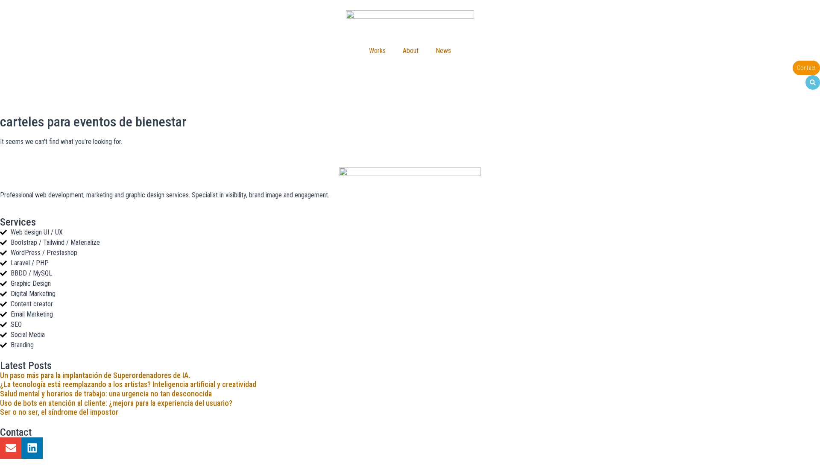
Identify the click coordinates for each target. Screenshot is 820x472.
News (443, 51)
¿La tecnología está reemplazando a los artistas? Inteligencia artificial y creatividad (128, 384)
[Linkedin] (32, 448)
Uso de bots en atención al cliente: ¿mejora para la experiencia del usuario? (116, 403)
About (411, 51)
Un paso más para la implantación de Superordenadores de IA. (95, 375)
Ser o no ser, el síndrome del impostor (59, 412)
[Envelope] (10, 448)
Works (377, 51)
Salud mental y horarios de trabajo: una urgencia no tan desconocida (106, 393)
